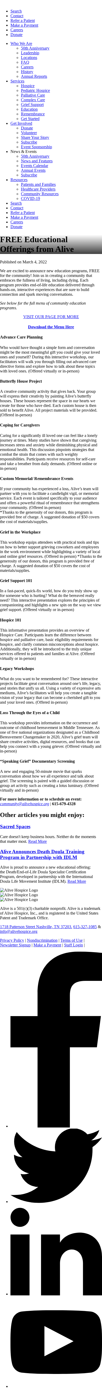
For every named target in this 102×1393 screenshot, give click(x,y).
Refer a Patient (22, 20)
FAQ (25, 62)
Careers (16, 30)
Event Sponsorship (36, 147)
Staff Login (73, 945)
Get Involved (21, 123)
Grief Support (32, 104)
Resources (18, 179)
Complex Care (33, 100)
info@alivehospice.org (18, 931)
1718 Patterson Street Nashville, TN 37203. (36, 926)
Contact (16, 16)
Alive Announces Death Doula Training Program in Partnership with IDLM (42, 854)
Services (17, 81)
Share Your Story (35, 137)
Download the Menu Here (51, 327)
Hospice (28, 86)
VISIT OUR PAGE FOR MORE (51, 317)
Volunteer (29, 133)
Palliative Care (33, 95)
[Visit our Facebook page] (56, 1126)
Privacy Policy (12, 940)
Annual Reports (34, 76)
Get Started (30, 118)
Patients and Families (38, 184)
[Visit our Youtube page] (56, 1386)
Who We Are (21, 43)
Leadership (30, 53)
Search (16, 11)
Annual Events (33, 170)
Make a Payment (24, 25)
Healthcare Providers (38, 189)
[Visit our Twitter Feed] (56, 1201)
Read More (37, 841)
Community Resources (40, 194)
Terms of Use (71, 940)
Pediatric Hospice (35, 90)
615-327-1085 (85, 926)
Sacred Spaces (15, 826)
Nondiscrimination (42, 940)
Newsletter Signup (15, 945)
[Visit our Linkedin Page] (56, 1294)
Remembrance (33, 114)
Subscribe (29, 142)
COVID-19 (30, 198)
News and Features (37, 161)
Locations (29, 57)
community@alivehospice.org (24, 804)
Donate (16, 34)
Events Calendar (34, 165)
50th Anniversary (35, 48)
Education (29, 109)
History (27, 71)
